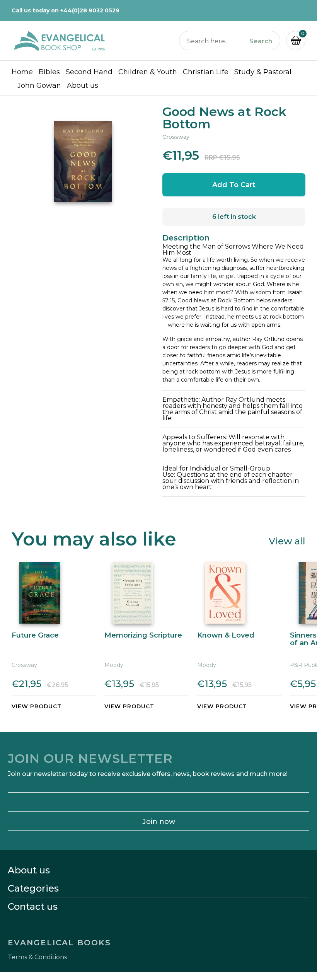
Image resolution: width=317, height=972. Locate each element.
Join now (158, 821)
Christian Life (205, 71)
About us (82, 85)
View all (287, 540)
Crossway (175, 137)
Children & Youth (147, 71)
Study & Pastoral (262, 71)
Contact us (33, 906)
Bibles (49, 71)
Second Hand (89, 71)
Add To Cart (234, 185)
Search (260, 41)
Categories (33, 888)
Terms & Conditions (37, 957)
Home (22, 71)
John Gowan (39, 85)
